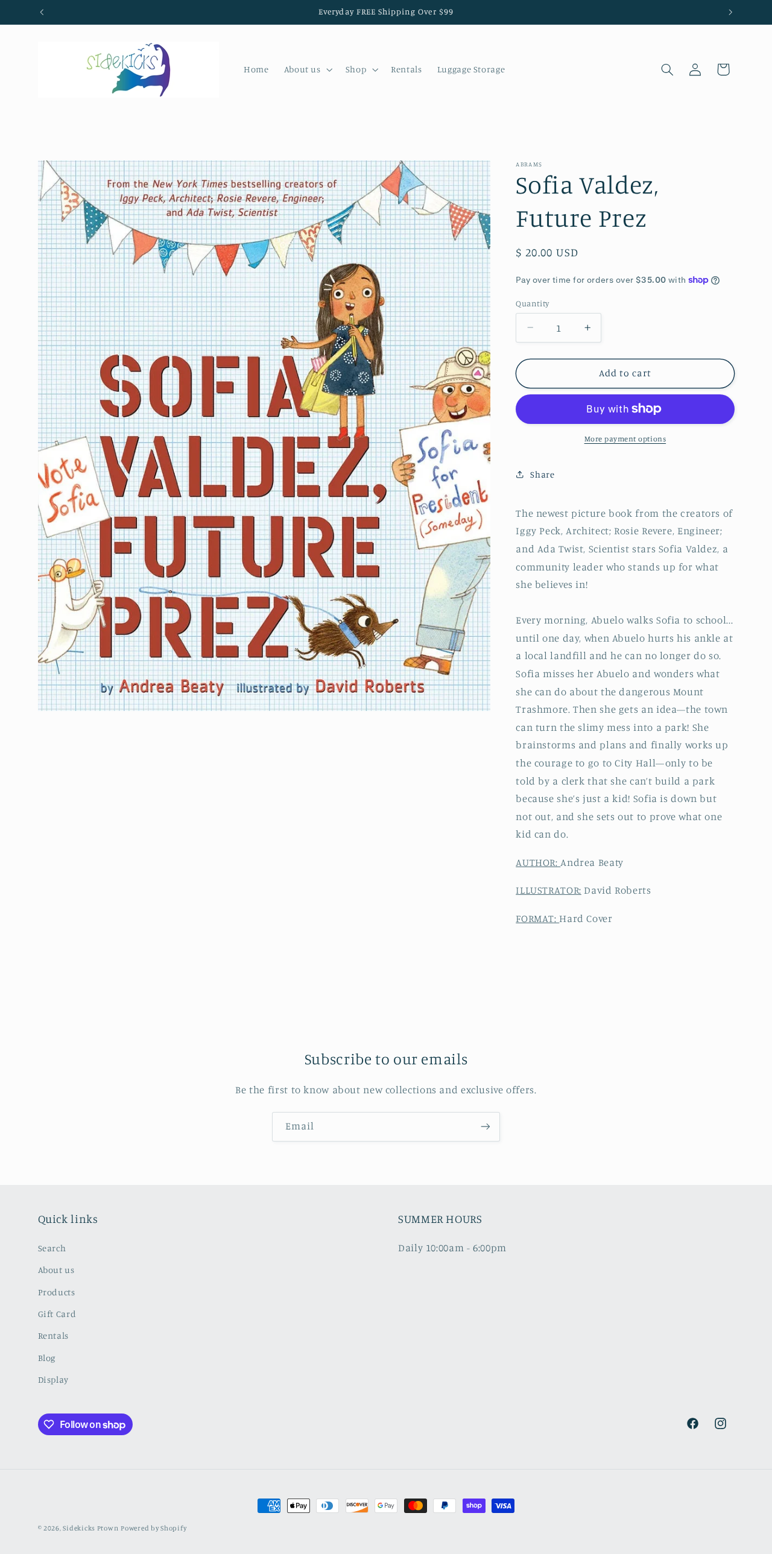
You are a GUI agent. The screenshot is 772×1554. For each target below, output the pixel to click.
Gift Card (57, 1314)
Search (52, 1248)
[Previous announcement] (41, 12)
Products (56, 1292)
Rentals (53, 1335)
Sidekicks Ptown (90, 1528)
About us (56, 1270)
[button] (307, 69)
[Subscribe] (485, 1127)
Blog (47, 1358)
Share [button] (542, 474)
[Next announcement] (730, 12)
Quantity (532, 303)
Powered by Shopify (153, 1528)
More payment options (625, 438)
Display (53, 1379)
